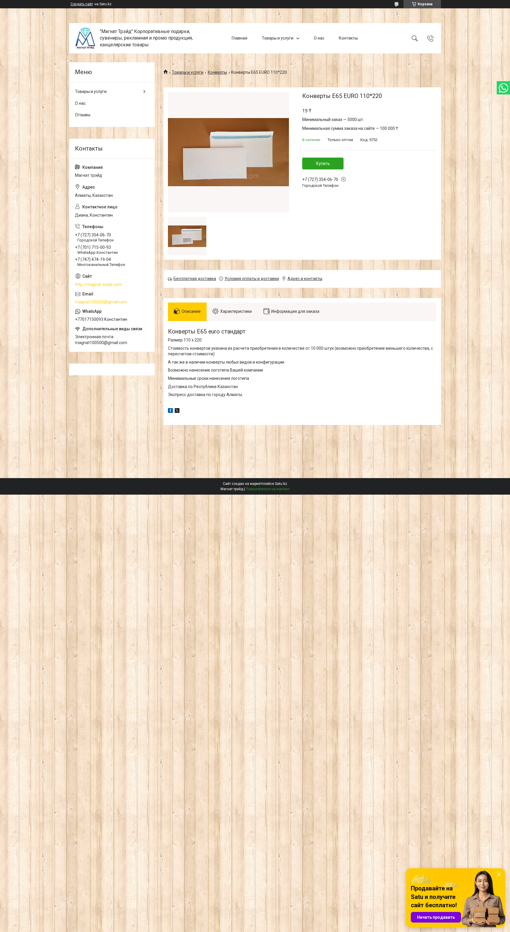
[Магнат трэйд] (85, 38)
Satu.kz (281, 484)
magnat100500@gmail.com (101, 302)
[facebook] (170, 411)
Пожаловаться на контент (268, 489)
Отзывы (82, 114)
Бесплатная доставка (195, 278)
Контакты (348, 38)
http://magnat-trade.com (98, 284)
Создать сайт (82, 4)
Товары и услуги (277, 38)
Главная (239, 38)
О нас (319, 38)
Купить (323, 163)
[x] (177, 411)
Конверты (217, 72)
